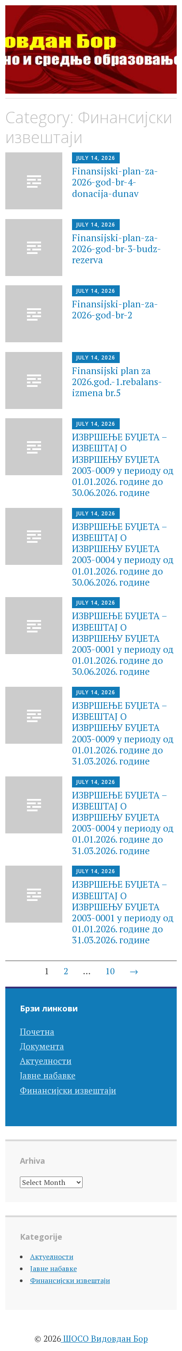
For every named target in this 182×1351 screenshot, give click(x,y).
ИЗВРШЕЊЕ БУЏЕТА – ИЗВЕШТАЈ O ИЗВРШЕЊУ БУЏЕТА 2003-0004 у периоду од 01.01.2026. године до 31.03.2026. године (123, 823)
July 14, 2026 (95, 158)
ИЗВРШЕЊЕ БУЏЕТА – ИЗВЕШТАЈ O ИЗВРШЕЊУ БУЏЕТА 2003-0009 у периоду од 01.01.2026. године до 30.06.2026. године (123, 465)
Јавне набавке (48, 1075)
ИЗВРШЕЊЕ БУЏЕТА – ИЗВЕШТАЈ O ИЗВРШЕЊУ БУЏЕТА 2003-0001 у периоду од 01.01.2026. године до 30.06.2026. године (123, 643)
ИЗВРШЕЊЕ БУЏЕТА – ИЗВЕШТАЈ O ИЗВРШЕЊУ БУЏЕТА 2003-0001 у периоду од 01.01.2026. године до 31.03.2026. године (123, 912)
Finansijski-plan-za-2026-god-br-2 (115, 309)
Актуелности (46, 1060)
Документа (42, 1046)
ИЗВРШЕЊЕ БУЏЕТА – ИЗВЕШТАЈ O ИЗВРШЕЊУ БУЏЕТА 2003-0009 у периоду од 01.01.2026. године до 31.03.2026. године (123, 733)
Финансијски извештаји (68, 1090)
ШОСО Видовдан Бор (104, 1338)
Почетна (37, 1031)
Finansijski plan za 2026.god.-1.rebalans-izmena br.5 (117, 381)
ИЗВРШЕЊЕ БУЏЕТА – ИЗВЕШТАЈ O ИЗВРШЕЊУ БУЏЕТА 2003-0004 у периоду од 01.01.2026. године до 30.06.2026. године (123, 554)
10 (110, 971)
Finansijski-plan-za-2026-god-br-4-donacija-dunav (115, 182)
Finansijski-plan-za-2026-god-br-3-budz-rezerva (116, 248)
